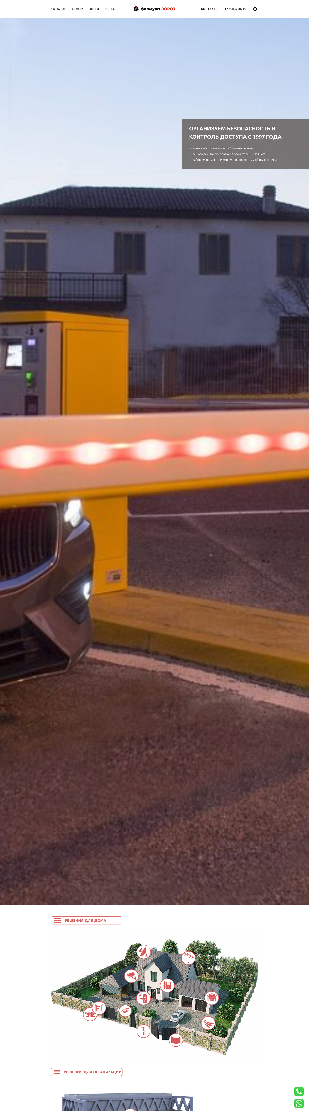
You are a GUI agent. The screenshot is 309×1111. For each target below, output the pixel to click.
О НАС (110, 9)
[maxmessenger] (255, 9)
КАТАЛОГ (58, 9)
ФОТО (94, 9)
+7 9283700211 (235, 9)
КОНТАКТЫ (210, 9)
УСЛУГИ (78, 9)
